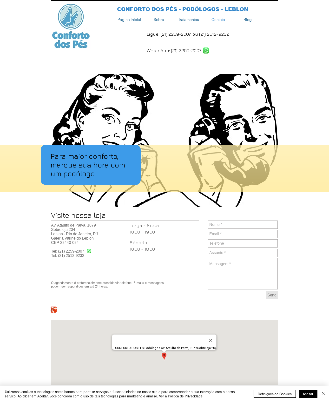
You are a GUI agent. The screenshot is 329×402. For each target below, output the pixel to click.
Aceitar (308, 393)
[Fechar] (323, 393)
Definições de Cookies (275, 393)
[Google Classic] (54, 310)
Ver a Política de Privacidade (181, 396)
